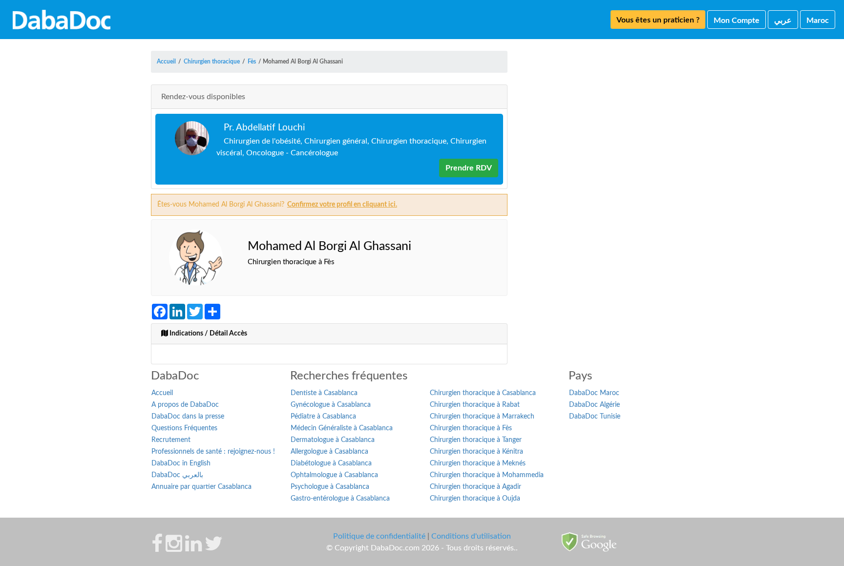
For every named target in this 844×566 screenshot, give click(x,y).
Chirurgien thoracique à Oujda (475, 498)
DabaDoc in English (181, 463)
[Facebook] (157, 548)
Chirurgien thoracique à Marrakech (482, 416)
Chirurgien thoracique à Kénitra (476, 451)
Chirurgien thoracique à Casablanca (483, 393)
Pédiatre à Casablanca (323, 416)
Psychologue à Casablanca (330, 486)
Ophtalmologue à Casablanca (334, 475)
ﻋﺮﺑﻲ (783, 20)
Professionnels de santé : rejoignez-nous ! (213, 451)
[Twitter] (214, 548)
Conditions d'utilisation (471, 536)
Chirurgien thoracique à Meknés (478, 463)
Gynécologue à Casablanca (331, 404)
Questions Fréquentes (184, 428)
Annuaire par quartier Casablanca (201, 486)
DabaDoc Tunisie (594, 416)
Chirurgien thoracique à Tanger (476, 440)
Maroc (817, 20)
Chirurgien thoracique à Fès (471, 428)
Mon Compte (737, 20)
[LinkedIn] (193, 548)
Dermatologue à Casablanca (333, 440)
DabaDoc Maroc (594, 393)
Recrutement (170, 440)
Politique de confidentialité (379, 536)
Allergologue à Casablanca (329, 451)
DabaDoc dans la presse (187, 416)
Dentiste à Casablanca (324, 393)
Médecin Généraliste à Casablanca (342, 428)
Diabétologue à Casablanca (331, 463)
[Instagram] (174, 548)
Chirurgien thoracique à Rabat (475, 404)
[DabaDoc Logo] (61, 19)
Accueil (162, 393)
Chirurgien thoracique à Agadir (475, 486)
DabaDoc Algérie (594, 404)
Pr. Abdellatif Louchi (264, 127)
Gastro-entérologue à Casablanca (340, 498)
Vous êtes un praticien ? (657, 20)
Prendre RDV (468, 168)
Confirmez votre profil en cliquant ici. (342, 204)
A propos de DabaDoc (185, 404)
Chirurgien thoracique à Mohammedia (487, 475)
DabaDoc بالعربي (177, 475)
